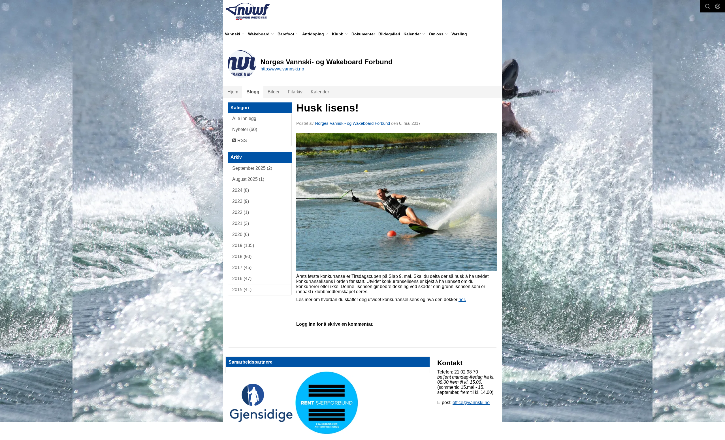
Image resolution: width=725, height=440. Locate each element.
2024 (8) (240, 190)
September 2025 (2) (252, 168)
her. (462, 299)
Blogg (252, 91)
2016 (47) (241, 278)
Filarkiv (295, 91)
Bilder (274, 91)
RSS (241, 140)
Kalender (320, 91)
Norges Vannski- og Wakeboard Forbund (352, 123)
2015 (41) (241, 289)
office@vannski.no (471, 402)
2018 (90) (241, 256)
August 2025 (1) (248, 179)
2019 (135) (243, 245)
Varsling (459, 34)
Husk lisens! (327, 108)
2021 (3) (240, 223)
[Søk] (707, 6)
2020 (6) (240, 234)
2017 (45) (241, 267)
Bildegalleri (389, 34)
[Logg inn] (718, 6)
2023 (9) (240, 201)
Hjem (232, 91)
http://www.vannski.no (282, 68)
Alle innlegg (244, 118)
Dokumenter (363, 34)
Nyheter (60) (244, 129)
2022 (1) (240, 212)
